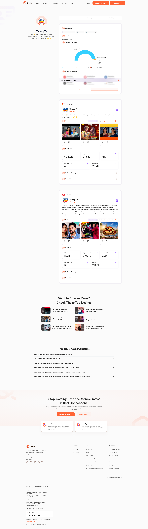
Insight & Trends (113, 455)
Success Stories (113, 452)
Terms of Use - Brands (92, 458)
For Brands (75, 449)
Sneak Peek (83, 414)
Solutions (45, 3)
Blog (110, 458)
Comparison (112, 462)
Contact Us (89, 449)
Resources (55, 3)
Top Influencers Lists (114, 449)
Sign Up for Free (100, 3)
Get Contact (104, 89)
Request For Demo (64, 414)
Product (37, 3)
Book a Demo (117, 3)
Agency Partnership (114, 468)
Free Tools (112, 465)
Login (88, 3)
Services (64, 3)
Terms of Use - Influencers (93, 462)
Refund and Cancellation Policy (94, 468)
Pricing (71, 3)
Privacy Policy (89, 465)
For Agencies (76, 452)
